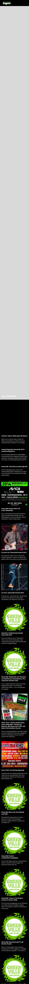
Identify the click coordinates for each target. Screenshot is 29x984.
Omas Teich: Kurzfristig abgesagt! (12, 770)
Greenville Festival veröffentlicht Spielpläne (9, 857)
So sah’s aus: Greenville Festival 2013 (14, 552)
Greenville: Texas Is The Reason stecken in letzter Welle (12, 899)
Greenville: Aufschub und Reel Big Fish (14, 466)
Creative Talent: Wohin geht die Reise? (14, 436)
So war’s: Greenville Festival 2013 (12, 593)
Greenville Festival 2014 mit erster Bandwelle (10, 509)
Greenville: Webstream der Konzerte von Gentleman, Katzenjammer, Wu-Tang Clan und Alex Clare (13, 678)
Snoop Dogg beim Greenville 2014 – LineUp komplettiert (13, 450)
